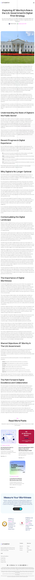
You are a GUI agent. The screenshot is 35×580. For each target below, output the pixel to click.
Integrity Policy (3, 561)
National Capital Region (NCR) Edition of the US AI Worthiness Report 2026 (26, 449)
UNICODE (10, 521)
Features (21, 548)
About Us (21, 546)
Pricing (28, 546)
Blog (28, 548)
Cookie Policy (3, 558)
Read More (3, 456)
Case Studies (29, 549)
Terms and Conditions (4, 556)
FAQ (27, 551)
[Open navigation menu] (33, 2)
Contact (21, 549)
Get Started (16, 508)
